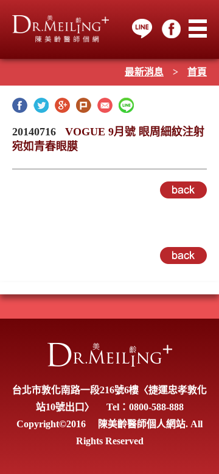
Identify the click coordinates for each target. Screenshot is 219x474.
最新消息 (144, 72)
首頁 (197, 72)
